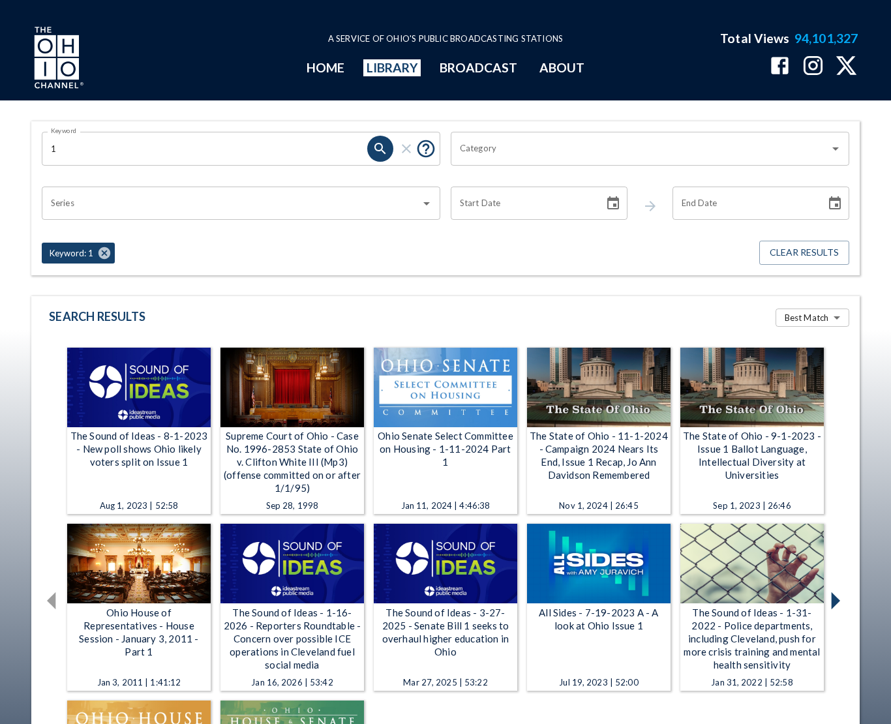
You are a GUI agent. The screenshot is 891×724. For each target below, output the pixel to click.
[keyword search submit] (380, 149)
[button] (78, 253)
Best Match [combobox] (806, 317)
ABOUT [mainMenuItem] (561, 67)
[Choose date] (613, 203)
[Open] (835, 149)
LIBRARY (392, 67)
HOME (325, 67)
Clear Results (804, 252)
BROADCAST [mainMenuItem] (479, 67)
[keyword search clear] (406, 149)
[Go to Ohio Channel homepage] (57, 59)
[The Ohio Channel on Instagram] (813, 67)
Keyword (64, 130)
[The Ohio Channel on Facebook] (779, 67)
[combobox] (640, 149)
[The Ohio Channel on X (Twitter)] (846, 67)
